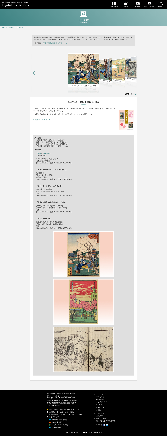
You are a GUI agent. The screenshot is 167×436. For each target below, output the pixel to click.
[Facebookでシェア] (104, 425)
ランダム (100, 405)
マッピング (101, 407)
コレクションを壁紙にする (105, 421)
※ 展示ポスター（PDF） (42, 120)
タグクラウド (102, 402)
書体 (99, 410)
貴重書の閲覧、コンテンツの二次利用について (65, 414)
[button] (34, 73)
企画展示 (20, 27)
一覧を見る (100, 397)
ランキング (100, 413)
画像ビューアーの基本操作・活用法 (61, 412)
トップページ (9, 27)
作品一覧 (100, 399)
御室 (39, 153)
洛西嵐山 (47, 153)
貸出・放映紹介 (101, 418)
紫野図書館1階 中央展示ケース (56, 43)
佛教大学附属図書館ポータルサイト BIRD (64, 409)
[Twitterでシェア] (107, 425)
